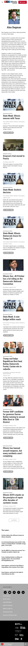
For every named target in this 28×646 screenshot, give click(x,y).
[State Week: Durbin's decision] (13, 178)
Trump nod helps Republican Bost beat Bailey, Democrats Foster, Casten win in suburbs (12, 363)
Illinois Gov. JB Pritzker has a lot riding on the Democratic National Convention (13, 280)
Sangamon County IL (7, 153)
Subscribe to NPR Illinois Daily (10, 615)
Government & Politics (7, 113)
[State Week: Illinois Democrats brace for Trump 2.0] (13, 222)
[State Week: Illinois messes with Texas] (13, 104)
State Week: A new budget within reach (12, 318)
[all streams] (26, 644)
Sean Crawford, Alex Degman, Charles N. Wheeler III (14, 322)
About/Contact (6, 599)
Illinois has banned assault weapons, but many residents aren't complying (12, 452)
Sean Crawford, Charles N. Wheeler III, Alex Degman (14, 121)
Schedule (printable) (8, 612)
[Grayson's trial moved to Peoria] (13, 145)
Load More (14, 520)
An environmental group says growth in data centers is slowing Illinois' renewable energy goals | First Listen (13, 543)
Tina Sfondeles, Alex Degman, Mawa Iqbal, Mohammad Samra (12, 373)
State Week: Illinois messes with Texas (11, 117)
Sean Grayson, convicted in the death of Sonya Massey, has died (12, 573)
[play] (2, 644)
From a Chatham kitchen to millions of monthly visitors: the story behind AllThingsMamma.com (11, 558)
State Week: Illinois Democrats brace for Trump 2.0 (12, 236)
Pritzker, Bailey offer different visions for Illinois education (12, 536)
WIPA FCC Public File (7, 608)
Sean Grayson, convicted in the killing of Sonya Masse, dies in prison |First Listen (12, 566)
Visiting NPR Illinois (7, 602)
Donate (23, 2)
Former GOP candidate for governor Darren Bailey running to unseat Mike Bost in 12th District (14, 416)
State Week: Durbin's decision (12, 191)
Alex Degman (6, 162)
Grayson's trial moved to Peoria (14, 157)
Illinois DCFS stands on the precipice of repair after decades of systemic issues (13, 499)
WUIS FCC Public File (7, 605)
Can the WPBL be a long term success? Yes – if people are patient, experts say (13, 551)
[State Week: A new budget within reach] (13, 305)
